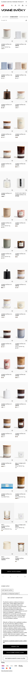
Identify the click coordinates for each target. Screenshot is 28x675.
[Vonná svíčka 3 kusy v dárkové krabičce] (7, 482)
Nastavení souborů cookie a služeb (15, 658)
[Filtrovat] (26, 20)
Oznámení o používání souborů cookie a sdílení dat (15, 641)
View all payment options (6, 670)
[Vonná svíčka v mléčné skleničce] (7, 63)
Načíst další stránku (14, 571)
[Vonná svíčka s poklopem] (7, 93)
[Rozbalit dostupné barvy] (16, 137)
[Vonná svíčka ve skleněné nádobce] (7, 122)
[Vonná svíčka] (7, 513)
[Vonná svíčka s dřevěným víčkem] (7, 302)
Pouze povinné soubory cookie (15, 652)
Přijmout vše (15, 646)
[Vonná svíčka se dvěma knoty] (7, 451)
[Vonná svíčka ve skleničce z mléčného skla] (7, 32)
